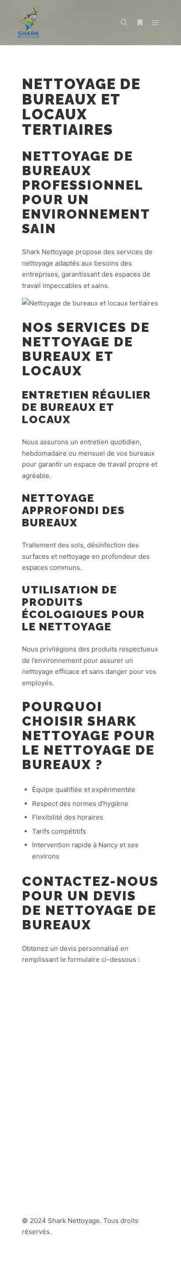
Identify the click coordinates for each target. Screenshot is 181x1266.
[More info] (140, 23)
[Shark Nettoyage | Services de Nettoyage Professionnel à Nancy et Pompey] (29, 22)
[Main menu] (155, 23)
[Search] (124, 23)
